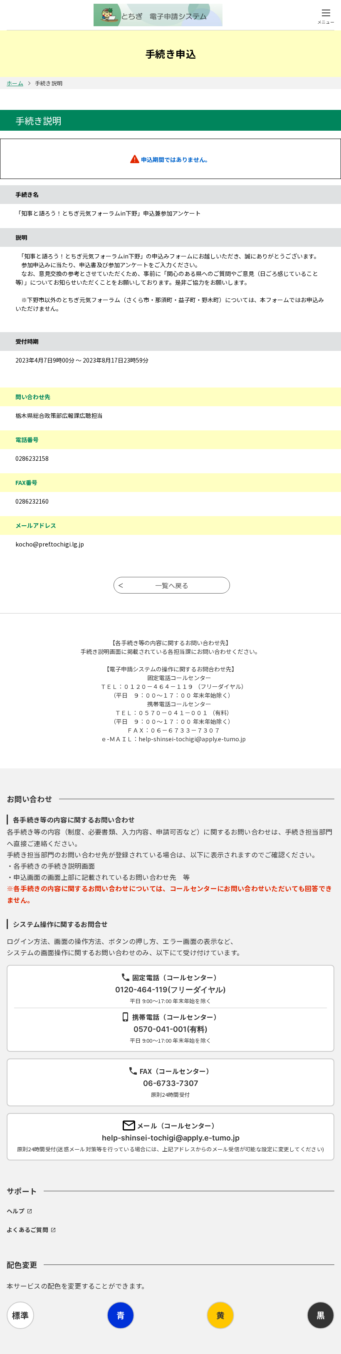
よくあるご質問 (27, 1229)
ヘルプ (16, 1211)
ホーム (15, 83)
